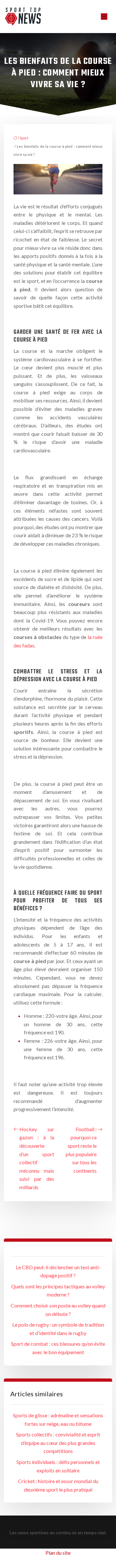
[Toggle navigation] (104, 16)
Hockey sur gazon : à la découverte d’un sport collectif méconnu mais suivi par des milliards (36, 1158)
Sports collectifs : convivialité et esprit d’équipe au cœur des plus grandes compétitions (58, 1442)
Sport (24, 138)
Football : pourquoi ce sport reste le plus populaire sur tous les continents (81, 1150)
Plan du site (58, 1553)
